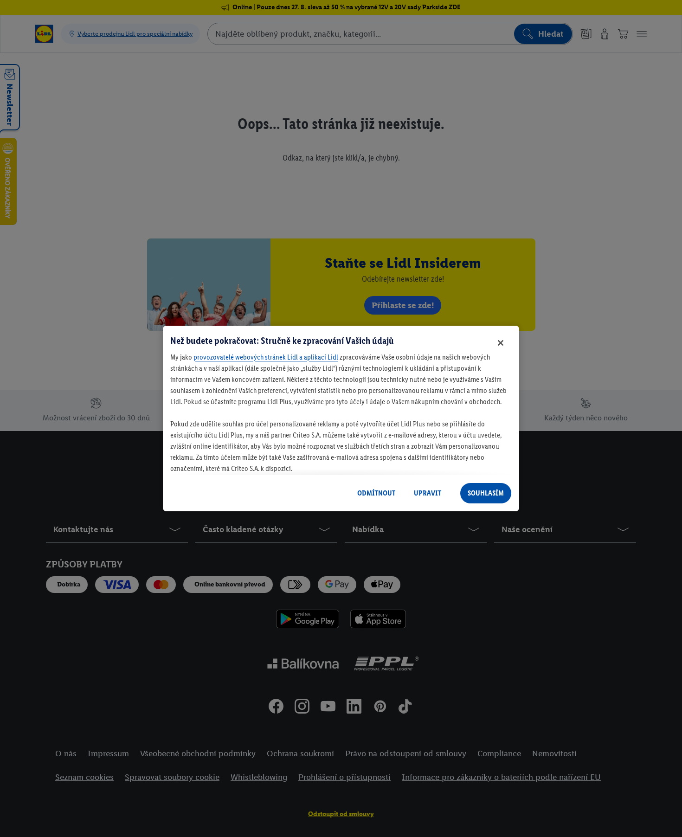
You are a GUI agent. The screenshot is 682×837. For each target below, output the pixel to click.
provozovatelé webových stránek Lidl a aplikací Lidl (265, 357)
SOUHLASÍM (486, 493)
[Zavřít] (500, 342)
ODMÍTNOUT (376, 493)
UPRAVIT (427, 493)
